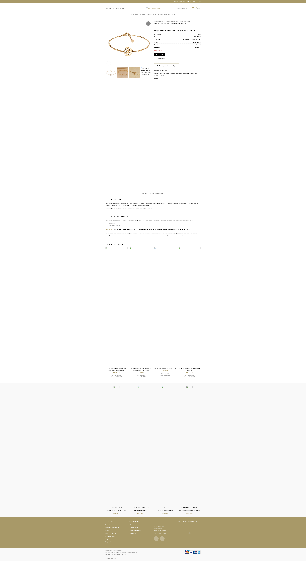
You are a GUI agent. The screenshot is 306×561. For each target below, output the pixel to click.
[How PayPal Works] (192, 551)
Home (156, 21)
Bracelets (172, 73)
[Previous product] (155, 27)
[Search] (189, 8)
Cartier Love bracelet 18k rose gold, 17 (165, 368)
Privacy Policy (133, 533)
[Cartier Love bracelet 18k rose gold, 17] (165, 307)
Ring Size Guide (109, 542)
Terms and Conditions (135, 530)
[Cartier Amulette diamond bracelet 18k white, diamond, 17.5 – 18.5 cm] (141, 307)
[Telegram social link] (167, 78)
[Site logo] (153, 8)
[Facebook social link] (159, 78)
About (131, 525)
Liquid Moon (113, 558)
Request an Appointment (112, 527)
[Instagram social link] (162, 538)
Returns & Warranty (110, 533)
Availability (162, 21)
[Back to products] (157, 27)
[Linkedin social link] (165, 78)
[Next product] (159, 27)
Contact (107, 525)
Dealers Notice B (134, 527)
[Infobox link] (115, 8)
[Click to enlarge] (109, 63)
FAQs (106, 539)
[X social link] (161, 78)
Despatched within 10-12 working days (178, 21)
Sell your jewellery (110, 536)
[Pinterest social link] (163, 78)
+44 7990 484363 (161, 533)
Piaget (162, 75)
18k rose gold (165, 73)
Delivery (107, 530)
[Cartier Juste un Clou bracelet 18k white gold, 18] (190, 307)
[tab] (145, 192)
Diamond (156, 75)
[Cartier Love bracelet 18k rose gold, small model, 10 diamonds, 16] (116, 307)
